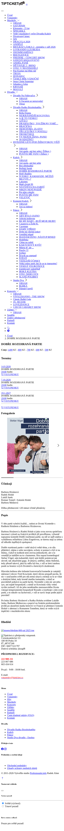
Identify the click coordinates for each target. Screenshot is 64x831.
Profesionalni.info (38, 773)
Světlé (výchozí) (12, 803)
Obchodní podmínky (17, 765)
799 (29, 350)
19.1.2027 (6, 393)
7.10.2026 (6, 380)
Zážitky (10, 707)
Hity (9, 699)
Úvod (10, 335)
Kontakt (11, 718)
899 (20, 350)
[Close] (2, 10)
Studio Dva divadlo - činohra (20, 737)
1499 (10, 350)
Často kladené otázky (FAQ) (20, 715)
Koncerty (11, 704)
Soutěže (11, 710)
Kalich (10, 732)
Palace (10, 735)
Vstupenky (12, 696)
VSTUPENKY (11, 374)
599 (46, 350)
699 (37, 350)
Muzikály (11, 702)
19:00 (4, 372)
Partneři (10, 712)
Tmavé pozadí (11, 806)
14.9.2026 (6, 366)
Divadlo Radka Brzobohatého (21, 729)
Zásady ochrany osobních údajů (22, 768)
